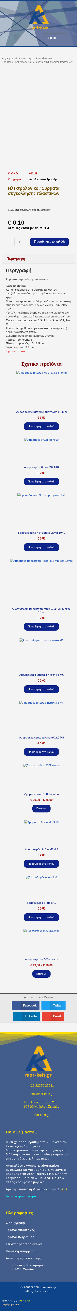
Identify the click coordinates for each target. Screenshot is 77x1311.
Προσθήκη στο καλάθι (49, 241)
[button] (16, 37)
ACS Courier (24, 1269)
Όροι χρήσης (16, 1222)
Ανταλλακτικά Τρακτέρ (43, 179)
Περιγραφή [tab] (16, 259)
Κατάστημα (27, 58)
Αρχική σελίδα (10, 58)
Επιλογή (41, 808)
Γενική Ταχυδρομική (30, 1265)
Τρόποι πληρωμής (20, 1237)
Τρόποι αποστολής (20, 1230)
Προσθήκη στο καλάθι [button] (41, 426)
